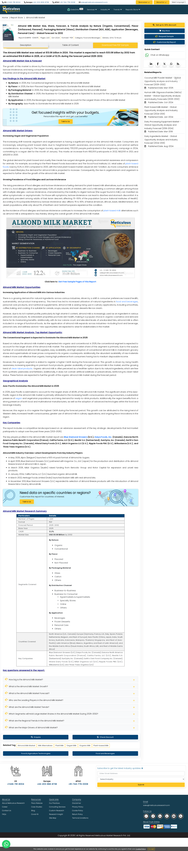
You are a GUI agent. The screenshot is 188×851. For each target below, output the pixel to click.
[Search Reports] (175, 79)
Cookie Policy (141, 849)
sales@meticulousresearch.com (94, 2)
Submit (141, 784)
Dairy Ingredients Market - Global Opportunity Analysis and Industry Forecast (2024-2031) (161, 139)
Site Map (52, 818)
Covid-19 (34, 814)
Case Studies (36, 807)
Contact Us (6, 810)
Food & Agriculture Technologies (35, 753)
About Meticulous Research (13, 803)
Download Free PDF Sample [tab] (115, 45)
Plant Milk (59, 745)
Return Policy (77, 814)
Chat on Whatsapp (159, 55)
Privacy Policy (77, 807)
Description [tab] (25, 45)
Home (5, 17)
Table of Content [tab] (70, 45)
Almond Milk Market (26, 745)
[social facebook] (153, 816)
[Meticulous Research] (8, 32)
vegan (18, 398)
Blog (33, 810)
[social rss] (180, 816)
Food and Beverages (105, 753)
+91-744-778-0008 (67, 2)
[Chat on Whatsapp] (147, 54)
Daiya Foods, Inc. (103, 437)
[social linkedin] (160, 816)
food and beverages (127, 301)
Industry (104, 9)
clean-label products (21, 368)
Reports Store (132, 9)
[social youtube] (173, 816)
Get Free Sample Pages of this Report (77, 281)
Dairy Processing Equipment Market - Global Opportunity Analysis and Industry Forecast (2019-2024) (162, 125)
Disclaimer (76, 803)
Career (4, 807)
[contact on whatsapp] (6, 844)
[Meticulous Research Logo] (11, 9)
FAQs (4, 814)
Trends (117, 9)
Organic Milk (84, 745)
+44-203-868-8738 (40, 2)
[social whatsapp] (146, 816)
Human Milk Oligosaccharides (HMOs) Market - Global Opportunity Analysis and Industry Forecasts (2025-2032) (163, 95)
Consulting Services (57, 807)
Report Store (17, 17)
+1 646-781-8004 (13, 2)
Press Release (37, 803)
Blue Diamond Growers (76, 437)
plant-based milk (112, 210)
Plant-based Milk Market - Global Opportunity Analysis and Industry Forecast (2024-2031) (161, 110)
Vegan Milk (71, 745)
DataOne (77, 9)
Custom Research (56, 810)
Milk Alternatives (45, 745)
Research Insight (56, 814)
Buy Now (166, 30)
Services (91, 9)
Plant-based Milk (100, 745)
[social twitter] (167, 816)
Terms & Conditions (80, 818)
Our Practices (54, 803)
